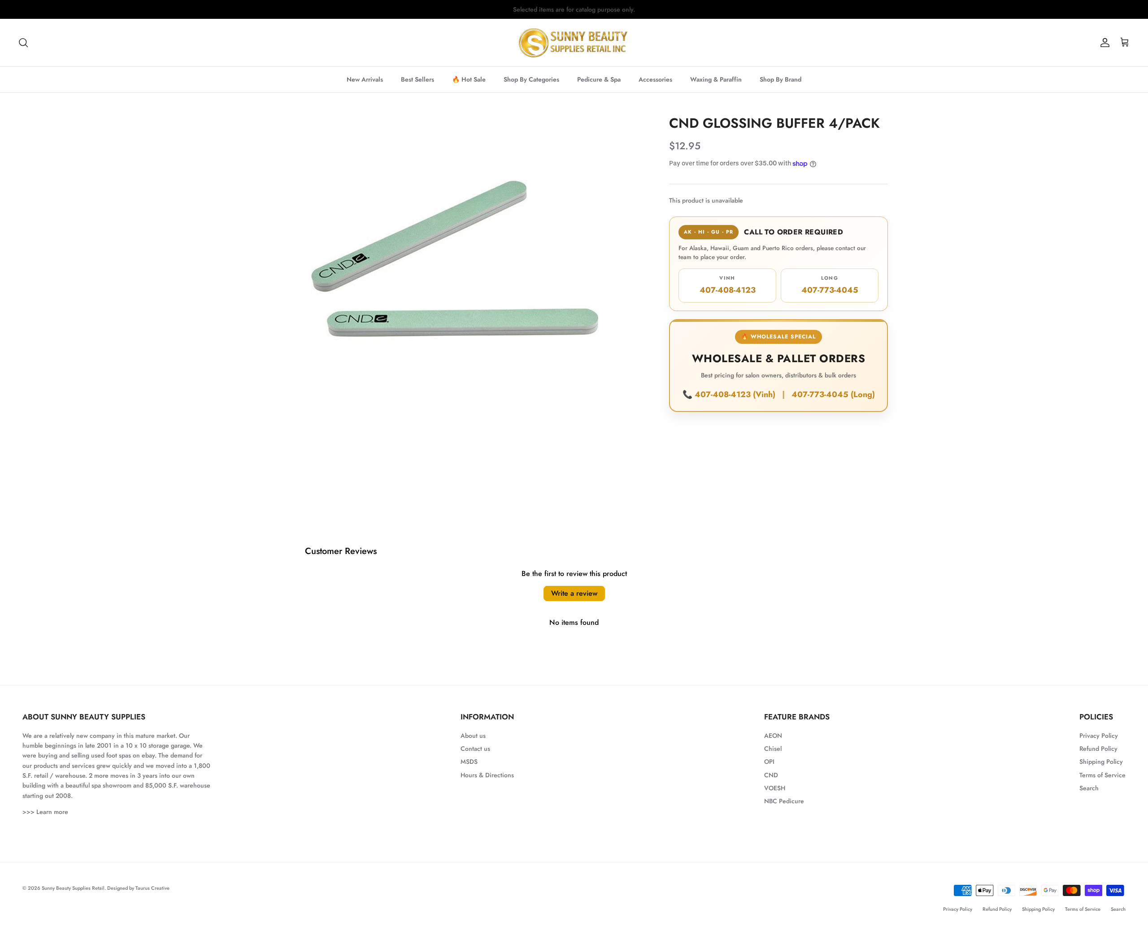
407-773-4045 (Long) (833, 394)
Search (1089, 788)
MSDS (469, 761)
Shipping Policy (1101, 761)
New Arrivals (365, 79)
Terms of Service (1102, 775)
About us (473, 735)
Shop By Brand (780, 79)
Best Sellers (417, 79)
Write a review (574, 593)
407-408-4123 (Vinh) (736, 394)
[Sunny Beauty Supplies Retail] (574, 42)
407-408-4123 (728, 285)
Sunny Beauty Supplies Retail (73, 888)
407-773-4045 (829, 285)
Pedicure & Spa (599, 79)
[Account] (1103, 42)
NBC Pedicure (784, 801)
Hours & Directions (487, 775)
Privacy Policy (1098, 735)
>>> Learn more (45, 811)
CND (771, 775)
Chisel (773, 748)
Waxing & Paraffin (716, 79)
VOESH (774, 788)
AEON (773, 735)
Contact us (475, 748)
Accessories (655, 79)
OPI (769, 761)
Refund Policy (1098, 748)
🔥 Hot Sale (469, 79)
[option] (454, 258)
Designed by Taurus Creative (138, 888)
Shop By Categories (531, 79)
